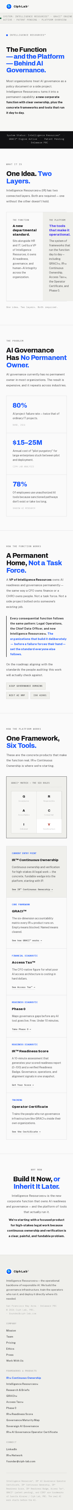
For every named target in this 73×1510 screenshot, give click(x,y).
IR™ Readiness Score (19, 1414)
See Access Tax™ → (23, 987)
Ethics (10, 1348)
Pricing (11, 1342)
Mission (11, 1330)
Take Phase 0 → (21, 1029)
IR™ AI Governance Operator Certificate (32, 1432)
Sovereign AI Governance (22, 1426)
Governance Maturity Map (23, 1420)
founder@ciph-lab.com (20, 1461)
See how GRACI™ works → (27, 940)
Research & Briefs (17, 1390)
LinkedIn (11, 1449)
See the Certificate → (26, 1131)
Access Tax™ (14, 1401)
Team (9, 1336)
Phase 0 (11, 1408)
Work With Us (14, 1360)
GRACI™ (11, 1395)
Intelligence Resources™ (22, 1383)
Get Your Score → (23, 1084)
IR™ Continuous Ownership (23, 1377)
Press (9, 1354)
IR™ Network (14, 1455)
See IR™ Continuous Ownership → (32, 889)
